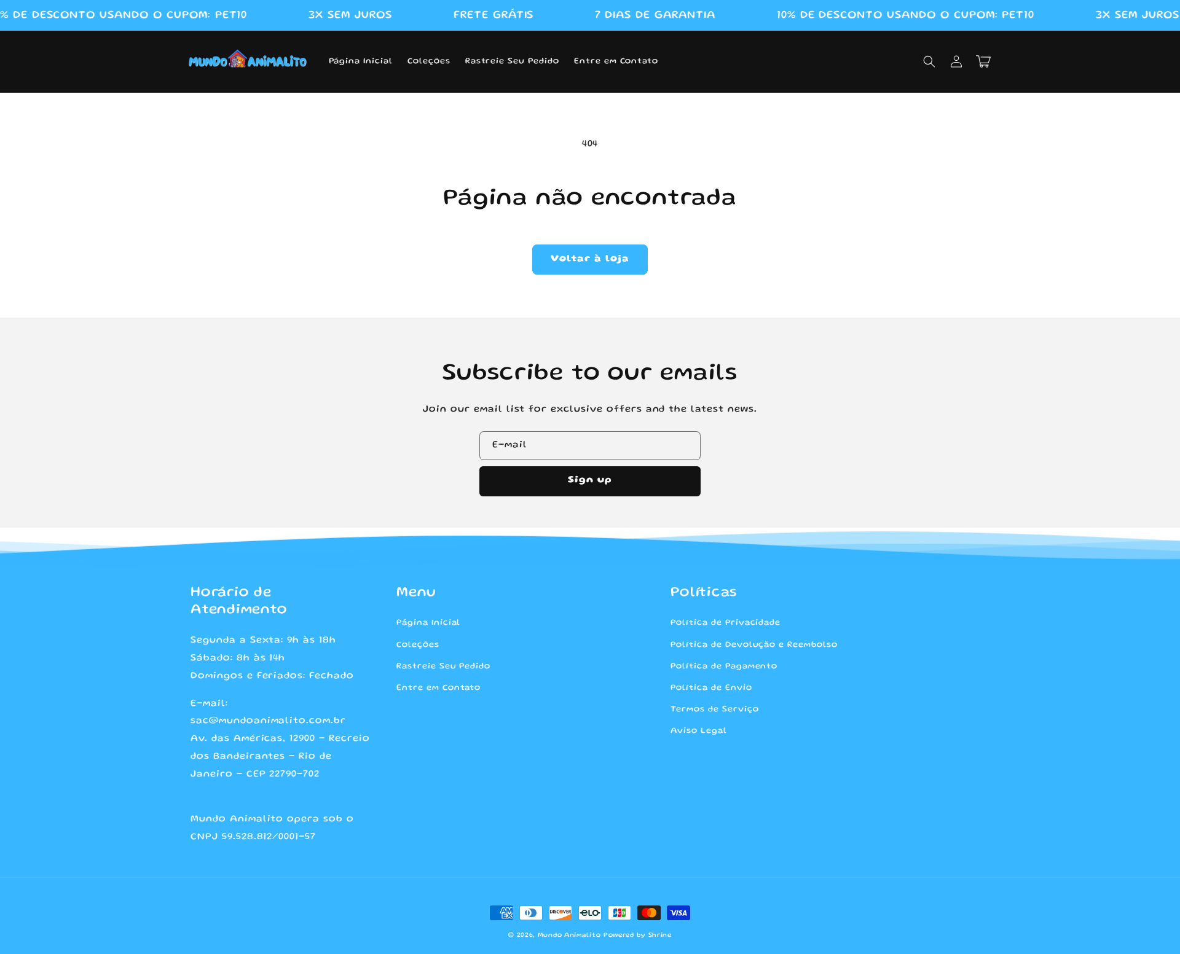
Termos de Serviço (714, 709)
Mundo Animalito (569, 935)
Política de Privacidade (726, 623)
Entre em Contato (438, 688)
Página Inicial (428, 623)
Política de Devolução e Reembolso (754, 645)
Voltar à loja (590, 259)
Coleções (417, 645)
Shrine (660, 935)
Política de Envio (711, 688)
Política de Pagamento (724, 666)
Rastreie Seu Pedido (443, 666)
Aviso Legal (699, 731)
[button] (929, 61)
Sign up (590, 480)
